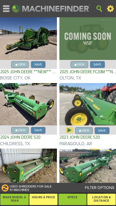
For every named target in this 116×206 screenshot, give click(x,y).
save (38, 64)
